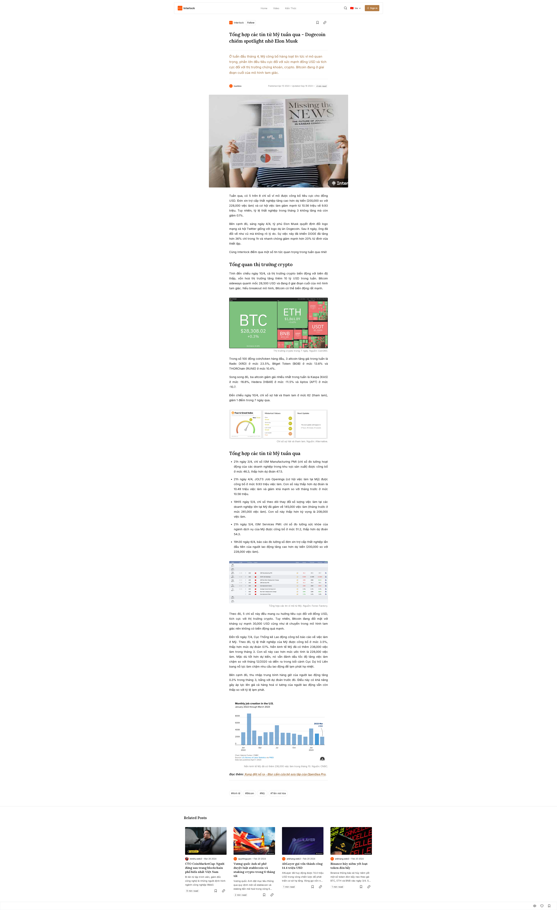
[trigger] (345, 8)
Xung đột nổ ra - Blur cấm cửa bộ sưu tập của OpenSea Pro (284, 774)
